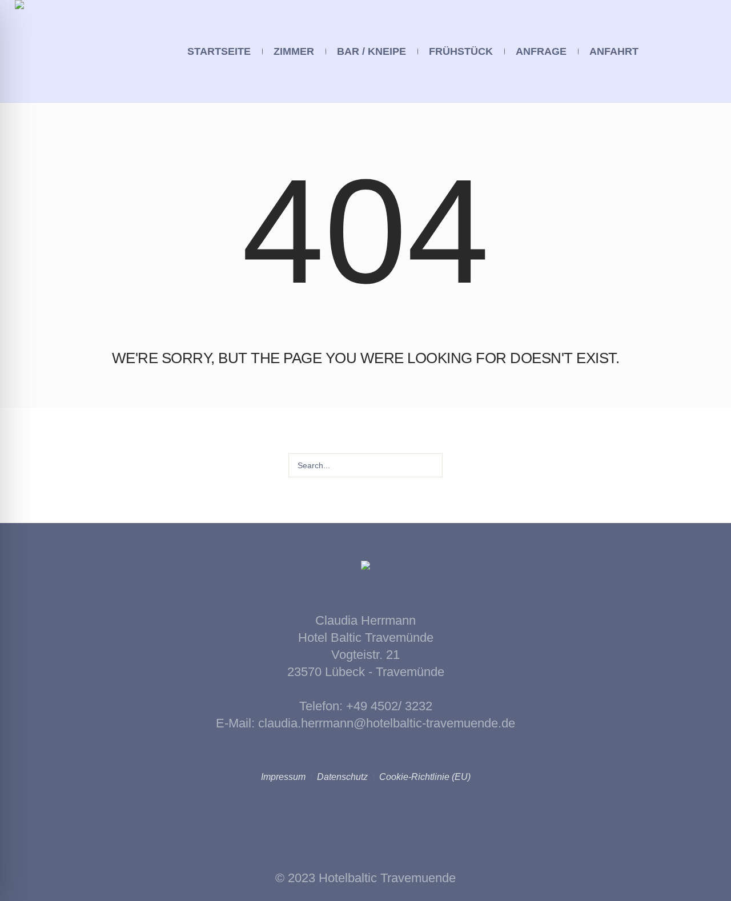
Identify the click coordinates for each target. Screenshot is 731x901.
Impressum (283, 777)
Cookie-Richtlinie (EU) (425, 777)
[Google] (707, 52)
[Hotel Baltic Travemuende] (365, 569)
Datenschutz (342, 777)
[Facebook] (691, 52)
